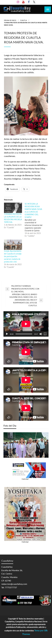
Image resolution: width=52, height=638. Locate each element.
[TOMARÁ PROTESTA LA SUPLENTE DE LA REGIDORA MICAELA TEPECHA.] (13, 208)
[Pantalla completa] (45, 334)
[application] (26, 324)
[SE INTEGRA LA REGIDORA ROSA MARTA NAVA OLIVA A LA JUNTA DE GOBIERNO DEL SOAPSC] (35, 220)
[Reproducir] (7, 334)
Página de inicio (10, 20)
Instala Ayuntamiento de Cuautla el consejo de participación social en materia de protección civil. (12, 256)
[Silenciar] (40, 334)
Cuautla (23, 20)
